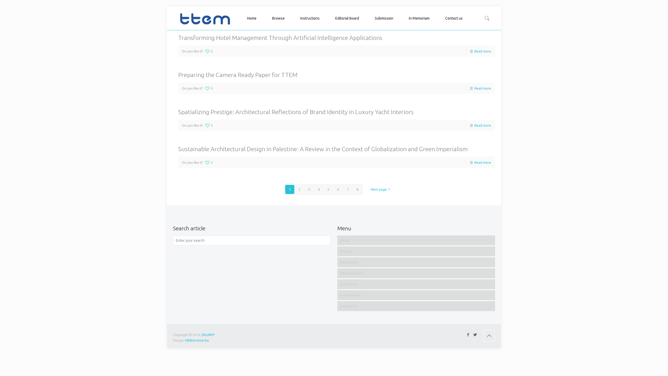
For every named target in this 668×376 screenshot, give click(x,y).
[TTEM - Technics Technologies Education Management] (204, 18)
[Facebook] (468, 334)
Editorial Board (351, 273)
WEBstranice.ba (197, 340)
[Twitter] (475, 334)
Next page (379, 189)
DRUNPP (208, 335)
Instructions (349, 262)
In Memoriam (350, 295)
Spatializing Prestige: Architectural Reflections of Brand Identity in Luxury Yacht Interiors (296, 112)
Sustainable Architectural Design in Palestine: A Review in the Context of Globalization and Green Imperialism (323, 149)
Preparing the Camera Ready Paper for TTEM (237, 75)
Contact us (348, 306)
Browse (346, 251)
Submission (349, 284)
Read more (482, 51)
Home (344, 240)
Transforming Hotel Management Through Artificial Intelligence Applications (280, 37)
